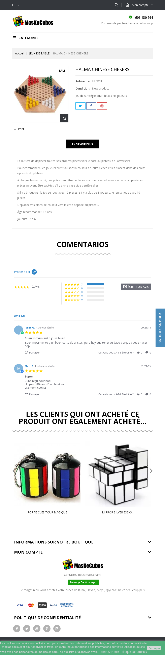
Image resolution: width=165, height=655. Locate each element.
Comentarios (82, 244)
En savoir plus (82, 144)
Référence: (82, 81)
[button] (136, 287)
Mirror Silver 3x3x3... (118, 512)
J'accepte (154, 648)
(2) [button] (82, 284)
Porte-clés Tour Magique (47, 512)
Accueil (19, 53)
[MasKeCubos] (33, 21)
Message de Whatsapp (83, 582)
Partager (91, 106)
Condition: (82, 88)
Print (21, 129)
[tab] (19, 316)
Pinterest (102, 106)
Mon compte (28, 552)
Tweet (80, 106)
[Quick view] (51, 474)
